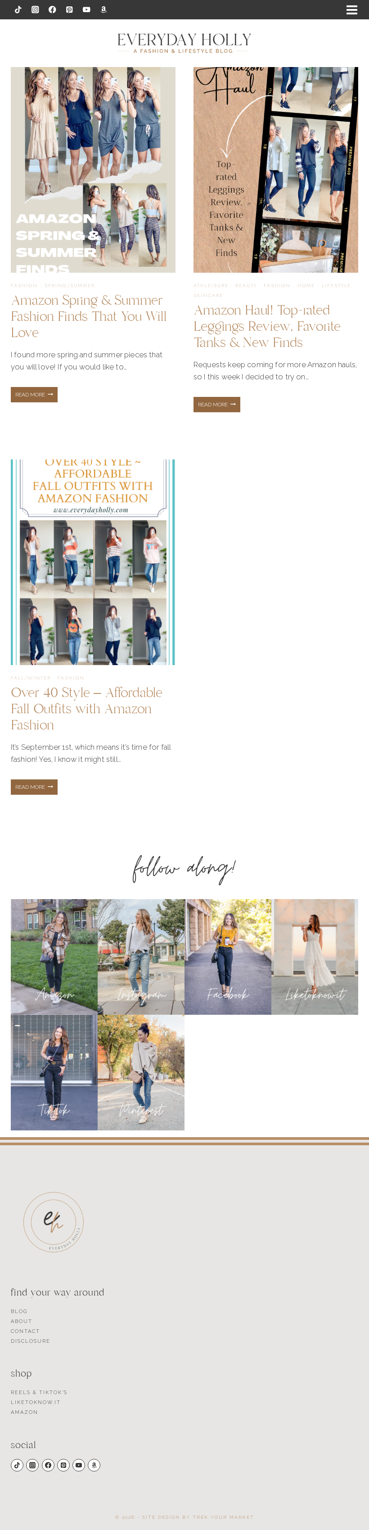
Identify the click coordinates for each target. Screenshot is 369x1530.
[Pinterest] (69, 9)
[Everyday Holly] (184, 43)
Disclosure (30, 1341)
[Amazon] (103, 9)
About (21, 1321)
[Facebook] (52, 9)
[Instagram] (35, 9)
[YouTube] (86, 9)
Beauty (246, 285)
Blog (19, 1311)
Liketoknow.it (36, 1402)
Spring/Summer (70, 285)
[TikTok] (18, 9)
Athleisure (211, 285)
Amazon (24, 1412)
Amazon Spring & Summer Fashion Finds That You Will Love (89, 316)
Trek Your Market (223, 1517)
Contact (25, 1331)
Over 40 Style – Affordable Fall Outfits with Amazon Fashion (86, 709)
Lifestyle (336, 285)
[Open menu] (352, 10)
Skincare (208, 295)
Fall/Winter (31, 677)
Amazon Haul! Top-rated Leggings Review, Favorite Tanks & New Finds (267, 326)
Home (306, 285)
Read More (36, 397)
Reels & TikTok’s (39, 1392)
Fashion (24, 285)
